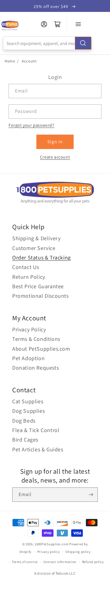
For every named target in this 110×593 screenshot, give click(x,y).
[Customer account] (44, 24)
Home (10, 61)
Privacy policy (48, 552)
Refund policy (93, 562)
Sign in (55, 141)
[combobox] (47, 43)
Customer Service (34, 248)
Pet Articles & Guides (37, 449)
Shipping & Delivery (36, 238)
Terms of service (25, 562)
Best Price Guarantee (38, 286)
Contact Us (25, 266)
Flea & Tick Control (35, 430)
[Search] (83, 43)
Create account (55, 157)
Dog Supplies (28, 410)
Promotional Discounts (40, 295)
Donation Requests (35, 367)
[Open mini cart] (57, 24)
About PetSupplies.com (41, 348)
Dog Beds (23, 420)
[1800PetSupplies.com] (9, 26)
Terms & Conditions (36, 338)
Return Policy (28, 276)
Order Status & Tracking (41, 257)
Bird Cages (25, 439)
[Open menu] (78, 24)
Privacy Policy (29, 329)
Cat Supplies (27, 401)
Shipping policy (78, 552)
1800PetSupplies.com (51, 544)
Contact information (59, 562)
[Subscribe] (90, 494)
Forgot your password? (31, 125)
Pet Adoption (28, 358)
